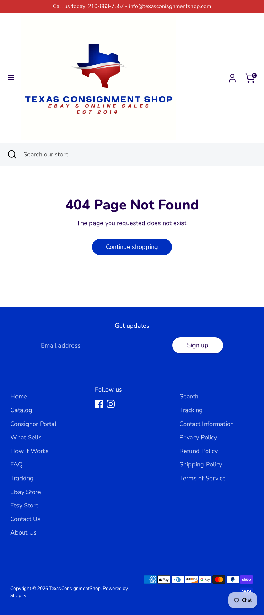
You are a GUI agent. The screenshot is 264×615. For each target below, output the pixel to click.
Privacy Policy (198, 437)
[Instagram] (111, 404)
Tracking (22, 478)
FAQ (16, 464)
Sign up (197, 345)
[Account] (232, 76)
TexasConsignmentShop (75, 588)
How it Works (29, 451)
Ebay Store (25, 492)
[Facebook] (99, 404)
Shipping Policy (200, 464)
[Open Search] (11, 154)
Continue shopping (132, 247)
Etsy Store (24, 505)
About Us (23, 532)
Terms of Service (202, 478)
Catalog (21, 410)
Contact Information (206, 424)
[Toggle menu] (11, 78)
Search (188, 396)
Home (18, 396)
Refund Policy (198, 451)
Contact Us (25, 519)
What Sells (26, 437)
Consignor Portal (33, 424)
